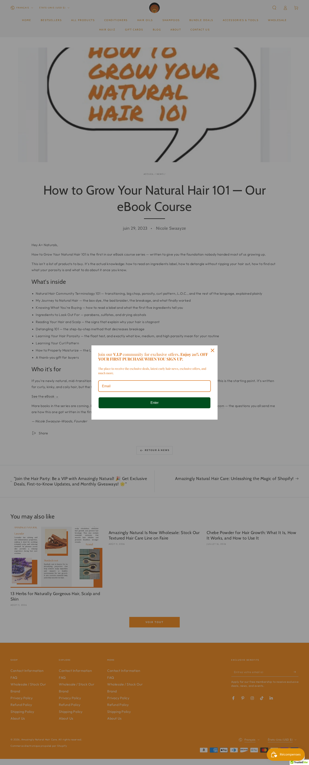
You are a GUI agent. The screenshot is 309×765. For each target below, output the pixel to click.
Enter (154, 402)
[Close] (212, 350)
